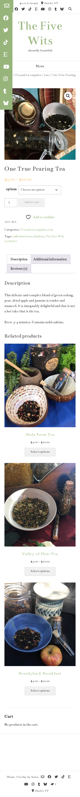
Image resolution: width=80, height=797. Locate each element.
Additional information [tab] (50, 259)
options (11, 189)
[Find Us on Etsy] (36, 9)
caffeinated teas (22, 236)
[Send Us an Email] (6, 6)
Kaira (34, 776)
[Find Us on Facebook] (16, 9)
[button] (68, 96)
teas (46, 75)
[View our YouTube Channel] (42, 9)
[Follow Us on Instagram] (50, 9)
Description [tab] (19, 259)
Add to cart (31, 202)
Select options (40, 452)
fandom (39, 236)
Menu (40, 66)
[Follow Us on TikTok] (30, 9)
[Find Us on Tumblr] (55, 9)
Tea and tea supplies (28, 75)
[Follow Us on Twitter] (23, 9)
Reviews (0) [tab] (19, 269)
